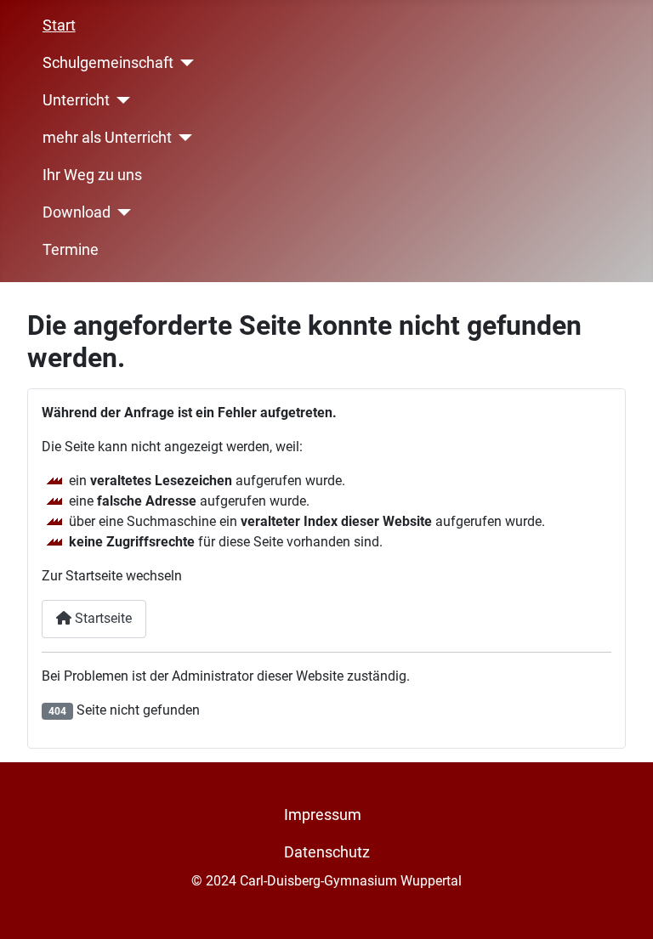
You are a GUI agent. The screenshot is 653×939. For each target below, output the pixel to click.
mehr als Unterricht (107, 137)
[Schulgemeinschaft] (184, 62)
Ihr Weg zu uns (92, 175)
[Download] (121, 212)
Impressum (322, 814)
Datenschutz (327, 852)
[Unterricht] (120, 100)
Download (77, 212)
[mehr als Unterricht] (182, 137)
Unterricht (76, 100)
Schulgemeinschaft (108, 62)
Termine (71, 249)
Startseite (101, 618)
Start (59, 25)
